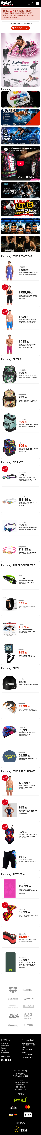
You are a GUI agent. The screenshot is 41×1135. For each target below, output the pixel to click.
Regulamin (4, 1043)
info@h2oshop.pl (27, 1049)
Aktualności (5, 1052)
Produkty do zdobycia (21, 28)
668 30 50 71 (30, 1043)
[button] (3, 60)
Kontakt (3, 1048)
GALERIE (4, 1050)
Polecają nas (5, 1045)
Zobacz (7, 67)
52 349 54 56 (30, 1045)
